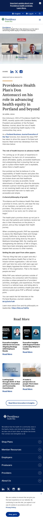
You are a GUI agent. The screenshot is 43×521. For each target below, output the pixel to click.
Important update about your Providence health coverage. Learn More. (21, 5)
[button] (39, 19)
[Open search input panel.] (39, 14)
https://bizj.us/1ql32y (20, 308)
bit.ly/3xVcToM (9, 301)
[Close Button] (40, 3)
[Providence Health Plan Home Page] (9, 20)
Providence (7, 27)
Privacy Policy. (11, 507)
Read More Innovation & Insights (22, 403)
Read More (7, 354)
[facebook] (18, 489)
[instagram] (13, 489)
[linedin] (3, 489)
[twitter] (8, 489)
